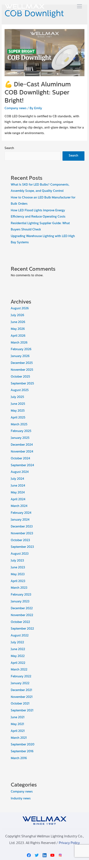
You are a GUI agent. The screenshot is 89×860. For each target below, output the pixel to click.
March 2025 (19, 424)
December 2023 (22, 526)
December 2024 (22, 445)
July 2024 (17, 479)
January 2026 (20, 356)
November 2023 (22, 533)
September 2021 (22, 710)
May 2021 (17, 724)
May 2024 (18, 492)
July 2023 (17, 560)
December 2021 (21, 690)
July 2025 (17, 397)
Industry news (21, 798)
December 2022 (22, 608)
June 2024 (18, 485)
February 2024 (21, 513)
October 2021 (20, 703)
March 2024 (19, 506)
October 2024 (20, 458)
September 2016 (22, 751)
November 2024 (22, 451)
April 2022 (18, 663)
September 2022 (22, 628)
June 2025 (18, 404)
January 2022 (20, 683)
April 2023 (18, 581)
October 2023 (20, 540)
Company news (15, 108)
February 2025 (21, 431)
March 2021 (19, 738)
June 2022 (18, 649)
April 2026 (18, 336)
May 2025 (18, 410)
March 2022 (19, 669)
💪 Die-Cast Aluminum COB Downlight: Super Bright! (38, 93)
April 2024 (18, 499)
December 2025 (22, 363)
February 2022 (21, 676)
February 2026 (21, 349)
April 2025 (18, 417)
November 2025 (22, 370)
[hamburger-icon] (79, 7)
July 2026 (17, 315)
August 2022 (20, 635)
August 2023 (20, 553)
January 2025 (20, 438)
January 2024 (20, 519)
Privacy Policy (69, 843)
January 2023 (20, 601)
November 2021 (21, 697)
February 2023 (21, 594)
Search (9, 148)
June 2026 (18, 322)
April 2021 (18, 731)
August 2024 (20, 472)
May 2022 (18, 656)
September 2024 (22, 465)
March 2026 (19, 342)
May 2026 (18, 329)
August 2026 (20, 308)
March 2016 (19, 758)
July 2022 (17, 642)
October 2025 (20, 376)
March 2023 (19, 588)
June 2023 (18, 567)
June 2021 (17, 717)
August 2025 (20, 390)
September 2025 (22, 383)
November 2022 (22, 615)
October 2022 (20, 622)
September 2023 (22, 547)
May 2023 (18, 574)
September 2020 (22, 744)
